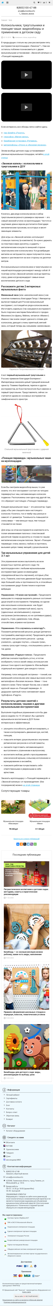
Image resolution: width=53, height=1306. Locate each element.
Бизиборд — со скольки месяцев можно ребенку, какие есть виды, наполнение (23, 953)
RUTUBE (9, 1146)
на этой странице (31, 785)
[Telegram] (28, 844)
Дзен (8, 1156)
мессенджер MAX (13, 1160)
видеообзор (32, 37)
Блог (8, 1105)
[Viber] (31, 844)
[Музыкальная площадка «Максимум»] (13, 807)
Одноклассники (12, 1149)
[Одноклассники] (21, 844)
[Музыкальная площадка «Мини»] (40, 807)
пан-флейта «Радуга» (14, 133)
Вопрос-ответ (11, 1112)
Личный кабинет (13, 1095)
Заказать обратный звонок (17, 1174)
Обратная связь (12, 1116)
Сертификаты (11, 1098)
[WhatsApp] (35, 844)
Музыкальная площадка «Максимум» (13, 822)
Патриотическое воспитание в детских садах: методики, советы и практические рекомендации (26, 891)
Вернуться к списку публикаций (26, 839)
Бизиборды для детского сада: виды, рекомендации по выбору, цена (22, 1073)
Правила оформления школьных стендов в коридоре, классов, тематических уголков (24, 1013)
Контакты (10, 1109)
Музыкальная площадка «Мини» (40, 822)
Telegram (10, 1153)
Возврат (9, 1119)
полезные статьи (21, 37)
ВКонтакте (10, 1142)
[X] (24, 844)
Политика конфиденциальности (15, 1302)
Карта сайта (26, 1292)
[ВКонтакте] (17, 844)
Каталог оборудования (15, 1131)
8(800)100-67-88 (26, 7)
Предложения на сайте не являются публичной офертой (22, 1300)
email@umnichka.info (26, 11)
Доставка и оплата (14, 1102)
